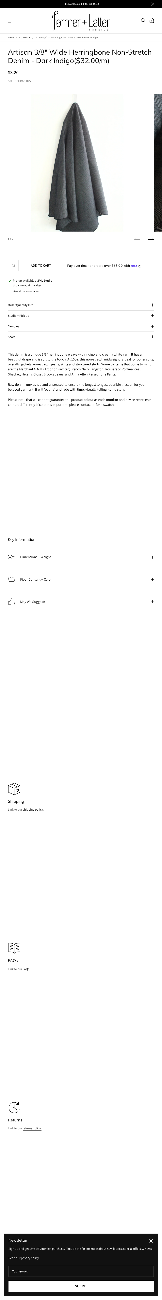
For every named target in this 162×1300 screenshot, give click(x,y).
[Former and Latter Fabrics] (81, 21)
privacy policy (30, 1258)
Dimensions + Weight (35, 557)
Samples (13, 326)
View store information (26, 291)
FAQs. (26, 969)
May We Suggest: (32, 601)
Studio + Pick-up (18, 316)
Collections (24, 37)
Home (11, 37)
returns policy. (32, 1128)
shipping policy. (33, 809)
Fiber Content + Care (35, 579)
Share (11, 337)
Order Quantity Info (20, 305)
